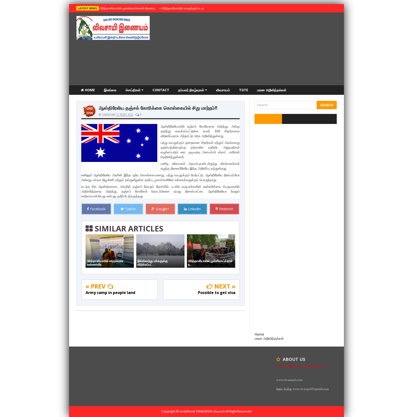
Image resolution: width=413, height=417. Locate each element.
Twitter (130, 209)
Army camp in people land (110, 292)
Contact (160, 90)
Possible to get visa (216, 292)
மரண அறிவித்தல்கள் (271, 90)
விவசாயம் (223, 90)
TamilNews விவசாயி (210, 411)
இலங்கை (110, 90)
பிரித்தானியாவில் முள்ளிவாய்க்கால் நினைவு (127, 8)
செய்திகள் (133, 90)
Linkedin (194, 209)
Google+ (162, 209)
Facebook (97, 209)
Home (89, 90)
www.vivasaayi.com (289, 379)
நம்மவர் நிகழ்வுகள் (191, 90)
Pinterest (226, 209)
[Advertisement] (250, 49)
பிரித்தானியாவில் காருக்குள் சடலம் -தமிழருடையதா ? (194, 8)
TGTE (243, 90)
